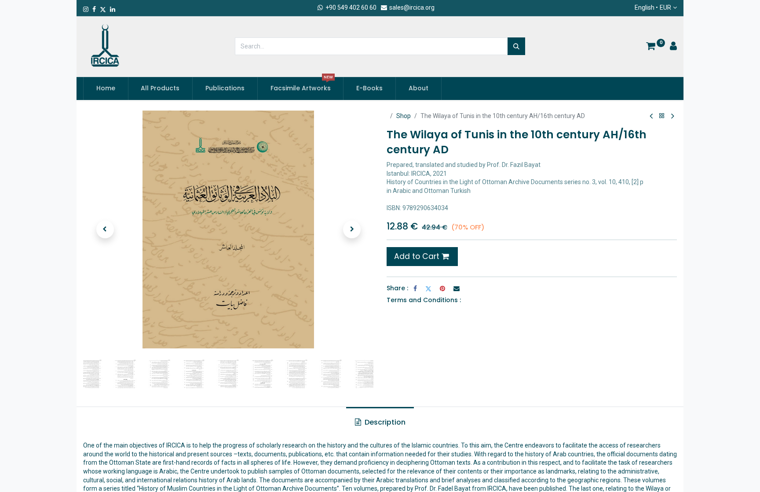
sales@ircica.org (411, 7)
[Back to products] (662, 116)
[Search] (516, 46)
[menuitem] (106, 88)
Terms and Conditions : (424, 300)
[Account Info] (673, 47)
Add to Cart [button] (418, 256)
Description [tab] (384, 422)
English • (653, 7)
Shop (403, 115)
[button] (105, 229)
